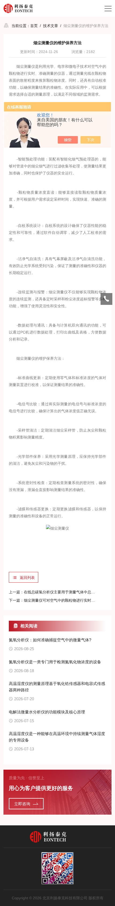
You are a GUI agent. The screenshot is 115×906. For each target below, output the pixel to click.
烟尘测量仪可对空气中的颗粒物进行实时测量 (61, 600)
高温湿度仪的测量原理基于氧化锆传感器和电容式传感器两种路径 (57, 686)
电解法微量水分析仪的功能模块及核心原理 (47, 712)
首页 (34, 26)
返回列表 (27, 577)
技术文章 (50, 26)
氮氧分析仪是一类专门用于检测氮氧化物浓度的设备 (55, 662)
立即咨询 (22, 804)
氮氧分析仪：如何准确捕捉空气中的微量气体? (50, 640)
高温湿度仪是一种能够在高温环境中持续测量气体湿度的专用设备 (57, 736)
